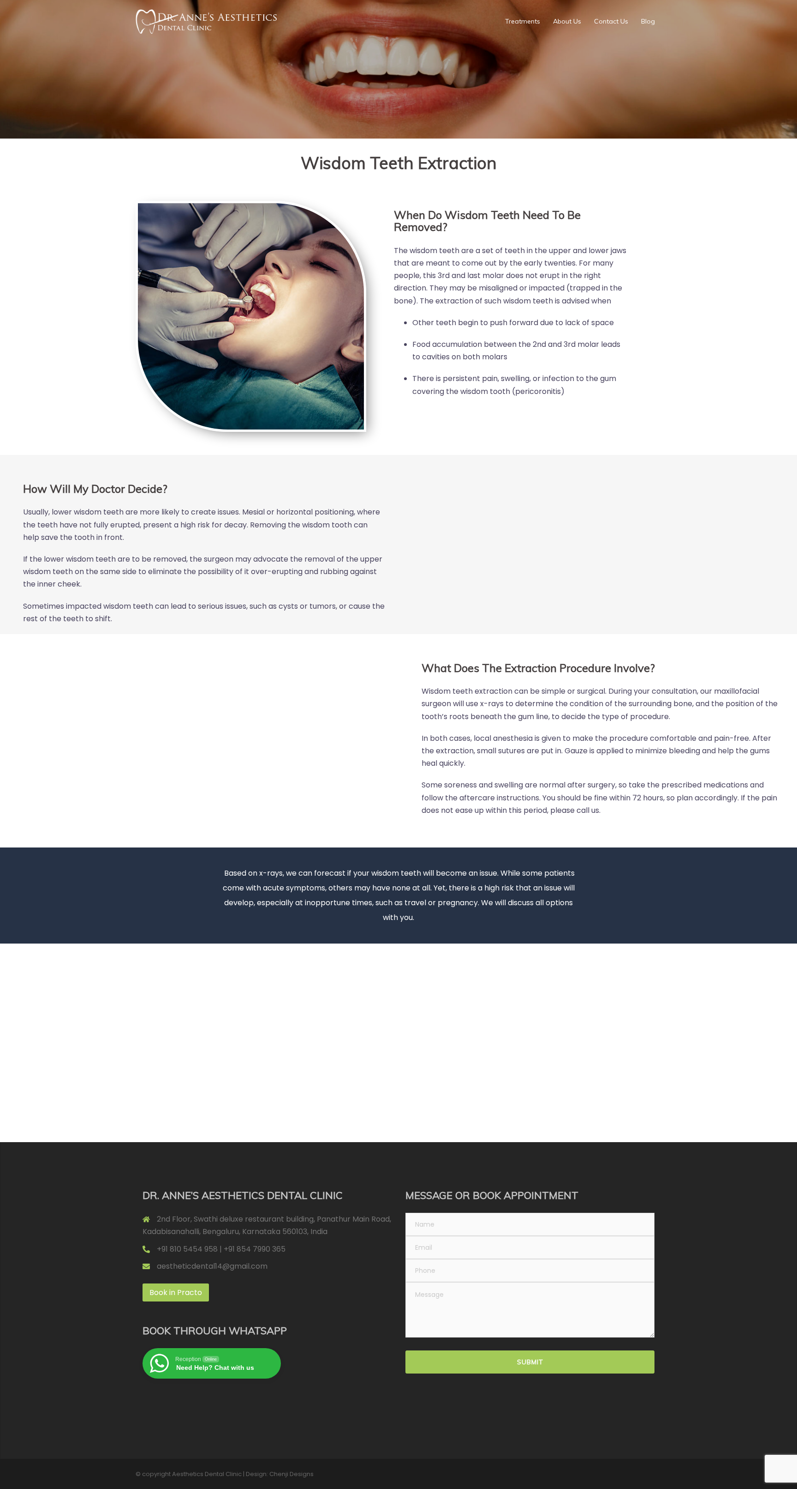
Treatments (522, 21)
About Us (567, 21)
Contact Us (611, 21)
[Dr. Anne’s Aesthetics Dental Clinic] (206, 21)
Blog (648, 21)
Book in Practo (175, 1292)
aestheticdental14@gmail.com (212, 1266)
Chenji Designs (291, 1474)
